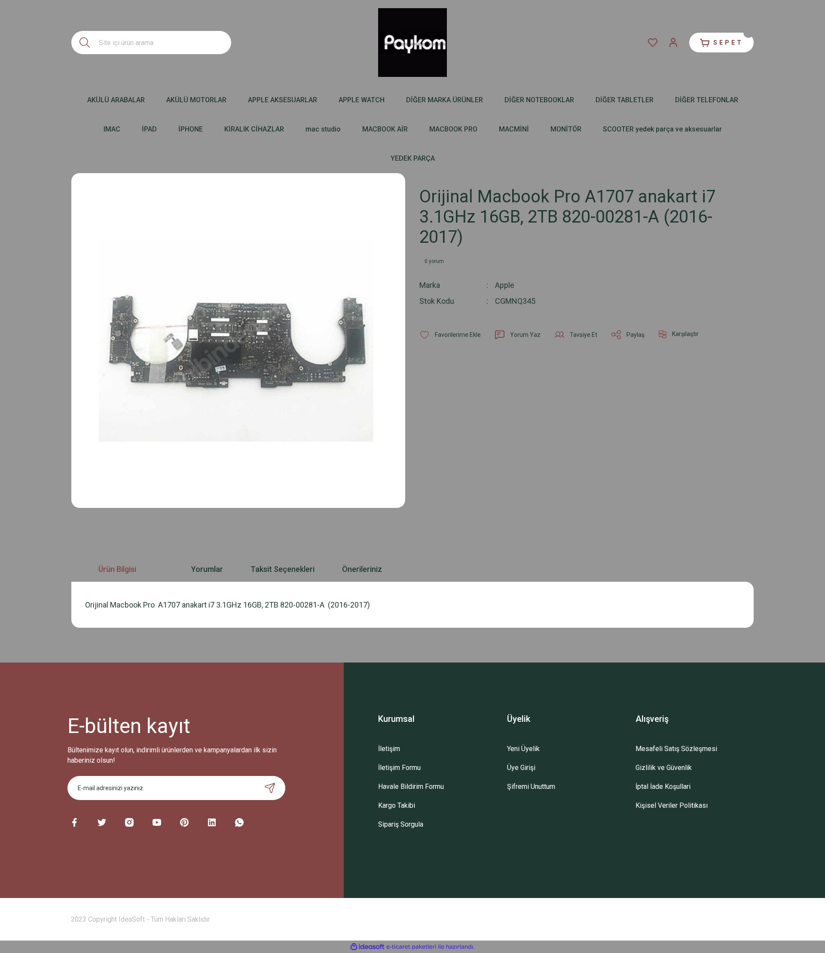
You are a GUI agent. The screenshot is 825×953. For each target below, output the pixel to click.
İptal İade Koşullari (663, 786)
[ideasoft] (367, 947)
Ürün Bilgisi (117, 569)
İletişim (389, 749)
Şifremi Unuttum (531, 786)
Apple (504, 285)
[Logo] (412, 42)
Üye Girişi (521, 768)
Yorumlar (207, 569)
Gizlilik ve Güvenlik (664, 768)
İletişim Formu (399, 768)
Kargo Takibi (396, 805)
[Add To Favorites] (450, 335)
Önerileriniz (362, 569)
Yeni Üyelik (523, 749)
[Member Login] (673, 42)
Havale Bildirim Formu (411, 786)
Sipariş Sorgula (400, 824)
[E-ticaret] (411, 947)
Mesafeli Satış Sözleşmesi (676, 749)
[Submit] (269, 788)
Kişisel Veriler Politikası (672, 805)
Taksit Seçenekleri (283, 569)
